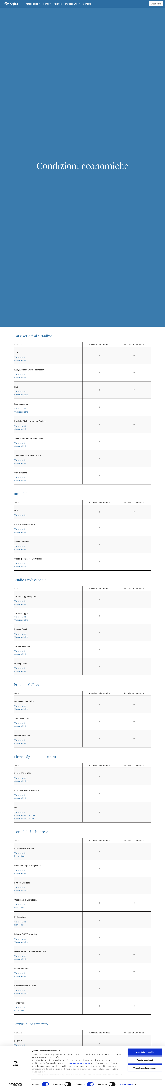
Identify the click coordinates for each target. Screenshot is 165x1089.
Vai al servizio (20, 357)
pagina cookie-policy (80, 1063)
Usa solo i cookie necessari (144, 1068)
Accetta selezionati (145, 1060)
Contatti (87, 4)
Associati (156, 3)
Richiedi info (19, 856)
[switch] (68, 1084)
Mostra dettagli (126, 1084)
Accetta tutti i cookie (145, 1052)
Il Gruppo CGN (72, 4)
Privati (46, 4)
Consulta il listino (21, 360)
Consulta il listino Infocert (25, 815)
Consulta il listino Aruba (24, 818)
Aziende (58, 4)
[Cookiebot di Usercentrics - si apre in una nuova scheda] (15, 1084)
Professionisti (32, 4)
